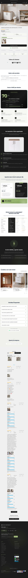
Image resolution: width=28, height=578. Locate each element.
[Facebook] (10, 530)
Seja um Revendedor (17, 543)
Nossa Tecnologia (3, 557)
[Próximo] (26, 293)
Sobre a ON (2, 556)
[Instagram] (8, 530)
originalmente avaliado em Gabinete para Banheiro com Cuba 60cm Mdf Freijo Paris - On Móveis (11, 428)
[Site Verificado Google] (16, 559)
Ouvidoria (2, 551)
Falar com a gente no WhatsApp (14, 330)
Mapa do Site (2, 552)
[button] (9, 66)
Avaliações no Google (3, 561)
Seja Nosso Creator (17, 544)
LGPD (2, 565)
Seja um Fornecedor (17, 547)
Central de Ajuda (3, 543)
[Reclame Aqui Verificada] (16, 557)
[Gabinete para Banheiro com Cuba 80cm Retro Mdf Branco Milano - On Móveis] (19, 280)
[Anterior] (24, 293)
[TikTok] (14, 530)
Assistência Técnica (3, 547)
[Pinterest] (15, 530)
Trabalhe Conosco (17, 548)
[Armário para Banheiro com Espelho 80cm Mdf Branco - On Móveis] (6, 280)
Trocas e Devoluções (3, 548)
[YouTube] (12, 530)
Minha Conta (2, 544)
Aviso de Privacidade (3, 562)
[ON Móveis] (6, 525)
